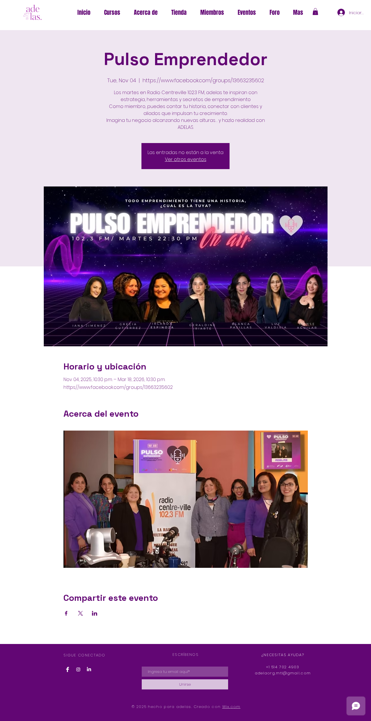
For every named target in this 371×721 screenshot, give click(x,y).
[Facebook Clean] (67, 669)
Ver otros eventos (185, 159)
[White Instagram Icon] (78, 669)
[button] (298, 12)
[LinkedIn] (89, 669)
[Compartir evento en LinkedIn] (94, 613)
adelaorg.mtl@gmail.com (283, 673)
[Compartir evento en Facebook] (66, 613)
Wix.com (231, 706)
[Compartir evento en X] (80, 613)
